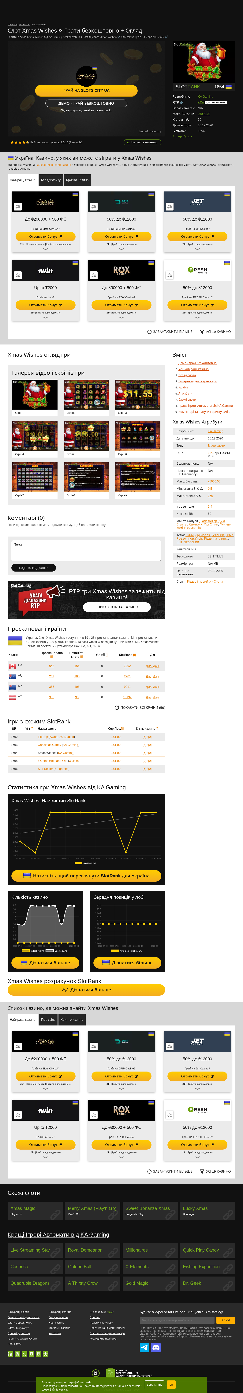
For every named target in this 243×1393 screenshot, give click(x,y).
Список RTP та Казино (116, 607)
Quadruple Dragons (30, 1283)
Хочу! (226, 1320)
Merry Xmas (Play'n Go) (92, 1208)
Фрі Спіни (211, 524)
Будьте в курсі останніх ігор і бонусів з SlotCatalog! (181, 1312)
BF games (61, 768)
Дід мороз (202, 535)
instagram (31, 1352)
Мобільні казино (59, 1327)
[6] (144, 752)
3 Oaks (74, 760)
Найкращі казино (60, 1311)
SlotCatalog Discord (156, 1345)
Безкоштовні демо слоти (23, 1317)
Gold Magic (136, 1283)
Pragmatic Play (134, 1214)
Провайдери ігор (19, 1333)
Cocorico (19, 1266)
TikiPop (43, 736)
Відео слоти (216, 445)
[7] (144, 736)
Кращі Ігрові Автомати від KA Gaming (205, 405)
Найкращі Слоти (18, 1311)
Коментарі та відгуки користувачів (204, 411)
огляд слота (187, 375)
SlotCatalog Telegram (144, 1345)
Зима (229, 535)
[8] (144, 744)
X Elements (137, 1266)
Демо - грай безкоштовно (86, 103)
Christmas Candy (49, 744)
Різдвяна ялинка (216, 538)
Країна (183, 387)
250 (210, 496)
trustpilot (45, 1352)
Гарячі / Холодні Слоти (22, 1338)
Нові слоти (14, 1343)
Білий (189, 535)
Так (171, 1384)
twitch (38, 1352)
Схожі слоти (187, 399)
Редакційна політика (103, 1338)
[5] (144, 768)
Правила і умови (35, 244)
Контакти (55, 1333)
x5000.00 (204, 114)
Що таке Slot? (102, 1311)
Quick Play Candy (201, 1250)
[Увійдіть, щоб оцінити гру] (19, 142)
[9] (144, 760)
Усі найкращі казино (193, 369)
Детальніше (154, 1384)
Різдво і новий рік (190, 538)
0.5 (210, 488)
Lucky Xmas (195, 1208)
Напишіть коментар (144, 142)
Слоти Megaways (18, 1327)
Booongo (188, 1214)
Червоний (191, 542)
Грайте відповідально (58, 244)
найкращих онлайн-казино (53, 164)
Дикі (222, 521)
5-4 (210, 506)
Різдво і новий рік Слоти (205, 581)
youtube (17, 1352)
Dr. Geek (192, 1283)
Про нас (95, 1317)
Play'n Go (16, 1214)
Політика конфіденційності (107, 1327)
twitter (24, 1352)
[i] (51, 656)
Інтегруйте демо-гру (150, 131)
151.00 (116, 736)
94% (201, 102)
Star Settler (45, 768)
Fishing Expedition (201, 1266)
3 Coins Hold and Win (52, 760)
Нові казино (56, 1322)
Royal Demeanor (85, 1250)
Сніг (179, 542)
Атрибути (185, 393)
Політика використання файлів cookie (114, 1333)
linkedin (10, 1352)
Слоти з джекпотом (20, 1322)
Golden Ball (79, 1266)
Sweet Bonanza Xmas (147, 1208)
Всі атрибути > (182, 136)
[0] (149, 736)
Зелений (217, 535)
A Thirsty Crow (83, 1283)
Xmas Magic (22, 1208)
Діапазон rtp (208, 521)
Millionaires (136, 1250)
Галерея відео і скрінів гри (197, 381)
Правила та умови (101, 1322)
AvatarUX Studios (62, 736)
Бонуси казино (58, 1317)
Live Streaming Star (30, 1250)
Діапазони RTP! (216, 102)
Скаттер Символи (189, 524)
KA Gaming (205, 96)
